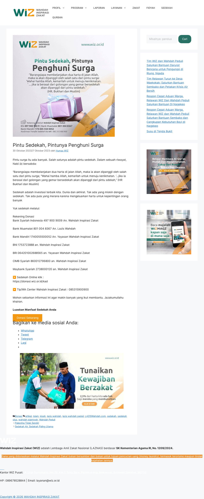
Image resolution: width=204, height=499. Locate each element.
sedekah (111, 416)
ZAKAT (136, 7)
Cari (184, 39)
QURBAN (57, 17)
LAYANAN (116, 7)
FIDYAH (150, 7)
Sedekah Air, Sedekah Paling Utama (34, 426)
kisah (43, 416)
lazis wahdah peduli (73, 416)
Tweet (25, 334)
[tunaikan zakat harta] (72, 407)
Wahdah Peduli (47, 419)
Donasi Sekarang (27, 317)
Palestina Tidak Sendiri (27, 423)
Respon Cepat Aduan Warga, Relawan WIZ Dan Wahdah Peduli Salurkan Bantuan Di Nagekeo (168, 100)
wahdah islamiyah (28, 419)
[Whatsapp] (0, 468)
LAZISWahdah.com (95, 416)
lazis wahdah (54, 416)
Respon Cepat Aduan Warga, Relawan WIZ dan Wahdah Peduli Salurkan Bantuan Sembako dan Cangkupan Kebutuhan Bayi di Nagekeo (168, 117)
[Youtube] (3, 468)
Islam (36, 416)
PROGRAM (77, 7)
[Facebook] (1, 468)
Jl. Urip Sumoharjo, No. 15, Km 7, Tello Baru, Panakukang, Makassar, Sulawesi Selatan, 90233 (85, 472)
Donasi (18, 416)
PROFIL (56, 7)
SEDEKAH (166, 7)
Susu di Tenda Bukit (159, 131)
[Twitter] (2, 468)
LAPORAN (99, 7)
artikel (28, 416)
